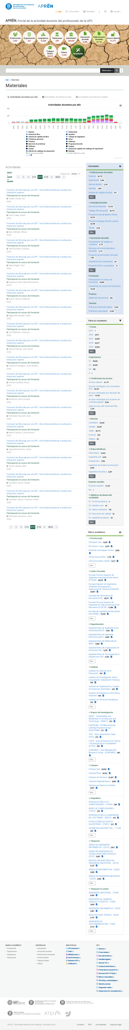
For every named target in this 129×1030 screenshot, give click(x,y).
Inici (7, 80)
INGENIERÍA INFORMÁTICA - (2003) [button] (104, 908)
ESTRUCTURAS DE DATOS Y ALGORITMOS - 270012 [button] (101, 822)
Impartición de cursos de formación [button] (105, 286)
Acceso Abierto (43, 957)
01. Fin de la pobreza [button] (98, 501)
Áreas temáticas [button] (97, 449)
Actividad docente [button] (98, 202)
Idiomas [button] (93, 419)
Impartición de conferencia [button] (101, 261)
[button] (115, 11)
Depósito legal (115, 1025)
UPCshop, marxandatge (108, 980)
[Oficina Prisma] (23, 1014)
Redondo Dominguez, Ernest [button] (101, 550)
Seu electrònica (105, 956)
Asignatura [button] (95, 798)
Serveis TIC (103, 963)
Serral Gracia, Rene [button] (97, 557)
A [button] (89, 373)
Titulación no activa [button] (99, 889)
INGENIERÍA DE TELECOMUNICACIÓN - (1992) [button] (102, 922)
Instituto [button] (93, 667)
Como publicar (74, 11)
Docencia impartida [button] (97, 206)
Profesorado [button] (95, 538)
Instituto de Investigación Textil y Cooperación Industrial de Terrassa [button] (104, 678)
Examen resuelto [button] (96, 486)
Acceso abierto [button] (95, 382)
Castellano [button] (93, 422)
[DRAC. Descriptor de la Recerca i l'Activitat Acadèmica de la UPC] (68, 1014)
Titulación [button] (94, 841)
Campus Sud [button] (94, 769)
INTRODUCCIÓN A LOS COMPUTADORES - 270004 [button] (100, 803)
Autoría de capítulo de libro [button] (100, 192)
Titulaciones (11, 957)
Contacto (80, 1025)
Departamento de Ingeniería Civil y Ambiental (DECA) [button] (104, 629)
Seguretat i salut (105, 987)
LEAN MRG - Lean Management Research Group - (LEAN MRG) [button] (102, 751)
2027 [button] (91, 330)
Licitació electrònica (106, 966)
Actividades (41, 948)
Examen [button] (92, 176)
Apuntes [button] (92, 188)
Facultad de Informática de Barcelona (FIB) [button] (101, 596)
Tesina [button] (91, 228)
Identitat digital (104, 959)
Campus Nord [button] (95, 773)
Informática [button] (94, 453)
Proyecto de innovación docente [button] (103, 255)
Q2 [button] (90, 365)
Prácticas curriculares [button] (98, 311)
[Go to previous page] (18, 177)
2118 (46, 177)
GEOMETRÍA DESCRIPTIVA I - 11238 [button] (105, 828)
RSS (90, 1025)
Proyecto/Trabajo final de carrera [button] (103, 221)
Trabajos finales (43, 960)
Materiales (106, 70)
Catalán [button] (92, 427)
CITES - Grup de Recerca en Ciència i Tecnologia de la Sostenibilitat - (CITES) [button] (104, 743)
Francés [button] (92, 435)
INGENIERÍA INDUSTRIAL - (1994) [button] (104, 892)
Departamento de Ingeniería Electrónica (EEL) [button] (101, 635)
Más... (92, 197)
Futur (70, 951)
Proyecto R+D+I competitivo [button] (101, 265)
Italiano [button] (92, 439)
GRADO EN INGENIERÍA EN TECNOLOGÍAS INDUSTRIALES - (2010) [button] (103, 854)
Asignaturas (11, 954)
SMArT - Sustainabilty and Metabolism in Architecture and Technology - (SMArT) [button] (102, 718)
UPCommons (73, 948)
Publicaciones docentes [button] (101, 172)
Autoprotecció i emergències (110, 991)
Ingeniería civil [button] (95, 457)
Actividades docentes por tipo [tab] (58, 97)
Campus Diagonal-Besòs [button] (99, 781)
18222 (50, 527)
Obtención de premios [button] (98, 298)
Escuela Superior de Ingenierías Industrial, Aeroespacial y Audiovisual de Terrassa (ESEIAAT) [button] (104, 586)
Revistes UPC (73, 960)
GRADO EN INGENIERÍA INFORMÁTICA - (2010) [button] (99, 846)
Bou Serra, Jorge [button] (96, 546)
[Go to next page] (56, 527)
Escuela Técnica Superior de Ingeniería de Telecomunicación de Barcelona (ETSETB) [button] (104, 605)
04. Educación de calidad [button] (100, 513)
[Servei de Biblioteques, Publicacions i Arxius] (42, 1003)
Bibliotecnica (73, 954)
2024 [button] (91, 343)
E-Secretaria (103, 952)
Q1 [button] (90, 361)
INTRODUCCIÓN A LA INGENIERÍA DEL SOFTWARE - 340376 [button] (104, 816)
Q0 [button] (90, 369)
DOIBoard (71, 964)
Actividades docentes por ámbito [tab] (93, 97)
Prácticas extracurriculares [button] (100, 307)
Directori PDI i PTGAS (107, 973)
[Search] (117, 70)
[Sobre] (99, 12)
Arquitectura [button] (94, 461)
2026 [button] (91, 334)
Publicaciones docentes (46, 954)
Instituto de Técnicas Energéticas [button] (103, 699)
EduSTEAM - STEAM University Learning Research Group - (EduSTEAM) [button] (102, 727)
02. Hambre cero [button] (96, 505)
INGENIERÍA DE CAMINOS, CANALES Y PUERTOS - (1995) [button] (102, 900)
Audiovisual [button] (94, 180)
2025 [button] (91, 339)
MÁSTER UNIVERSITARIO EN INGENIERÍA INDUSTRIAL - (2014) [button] (104, 861)
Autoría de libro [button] (95, 184)
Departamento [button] (96, 624)
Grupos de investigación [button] (101, 712)
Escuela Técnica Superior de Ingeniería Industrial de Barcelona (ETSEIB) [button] (103, 577)
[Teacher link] (109, 542)
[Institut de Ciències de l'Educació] (76, 1003)
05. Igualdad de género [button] (99, 518)
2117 (40, 177)
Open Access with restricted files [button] (103, 406)
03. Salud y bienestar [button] (98, 509)
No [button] (90, 490)
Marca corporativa (105, 977)
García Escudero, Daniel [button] (99, 561)
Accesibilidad (101, 1025)
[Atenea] (52, 1014)
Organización (12, 951)
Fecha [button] (92, 327)
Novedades (91, 11)
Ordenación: (65, 174)
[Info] (58, 12)
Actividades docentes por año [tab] (24, 97)
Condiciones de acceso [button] (100, 378)
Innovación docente (44, 951)
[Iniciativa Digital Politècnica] (16, 1003)
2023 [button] (91, 347)
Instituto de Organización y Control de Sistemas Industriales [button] (104, 687)
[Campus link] (114, 721)
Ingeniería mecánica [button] (98, 472)
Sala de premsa (104, 984)
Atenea (101, 949)
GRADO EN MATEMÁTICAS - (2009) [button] (104, 869)
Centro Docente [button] (97, 571)
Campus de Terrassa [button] (98, 777)
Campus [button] (93, 765)
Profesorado (11, 948)
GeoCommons (73, 957)
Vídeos (39, 964)
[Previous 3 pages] (28, 177)
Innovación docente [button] (99, 238)
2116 (34, 177)
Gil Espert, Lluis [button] (95, 542)
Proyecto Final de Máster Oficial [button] (103, 214)
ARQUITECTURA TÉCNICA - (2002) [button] (104, 915)
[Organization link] (105, 580)
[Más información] (121, 70)
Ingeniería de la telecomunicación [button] (103, 465)
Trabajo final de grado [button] (98, 210)
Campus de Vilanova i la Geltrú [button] (102, 785)
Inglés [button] (91, 431)
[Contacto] (105, 12)
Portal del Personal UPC (108, 970)
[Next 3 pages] (52, 177)
